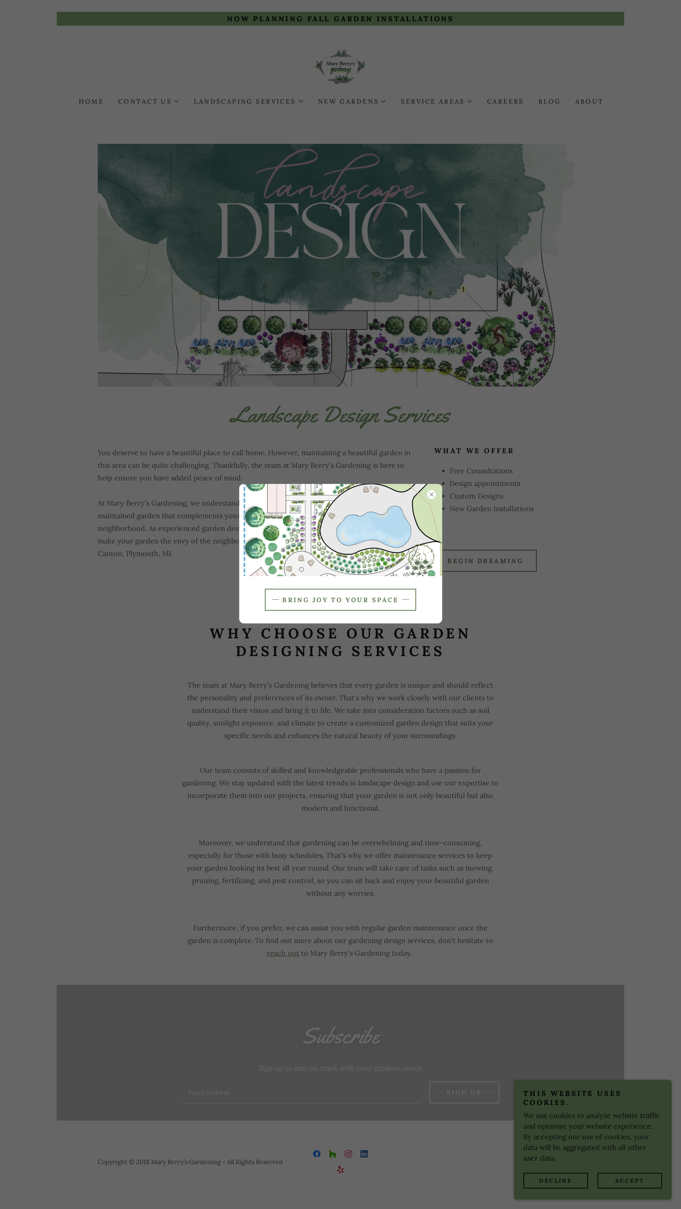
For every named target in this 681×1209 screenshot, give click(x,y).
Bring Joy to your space (340, 600)
